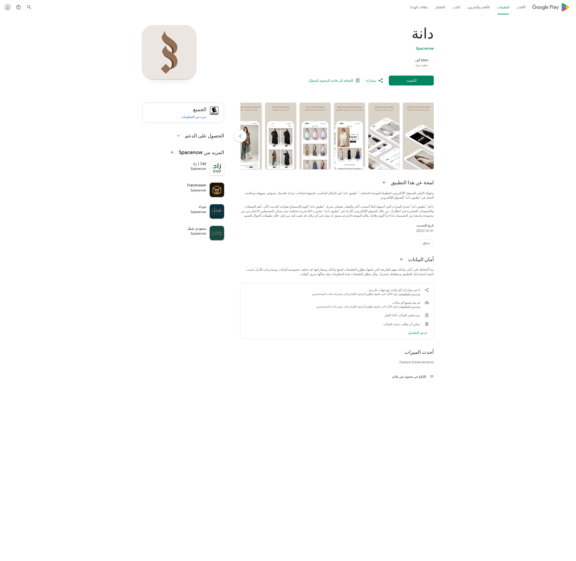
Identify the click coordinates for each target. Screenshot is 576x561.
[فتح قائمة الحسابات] (7, 7)
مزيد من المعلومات (409, 294)
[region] (344, 62)
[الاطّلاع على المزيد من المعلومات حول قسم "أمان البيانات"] (401, 259)
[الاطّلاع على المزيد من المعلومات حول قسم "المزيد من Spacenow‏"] (172, 152)
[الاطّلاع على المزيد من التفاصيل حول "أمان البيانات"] (417, 332)
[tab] (521, 7)
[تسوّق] (426, 243)
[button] (418, 136)
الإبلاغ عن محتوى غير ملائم (413, 377)
